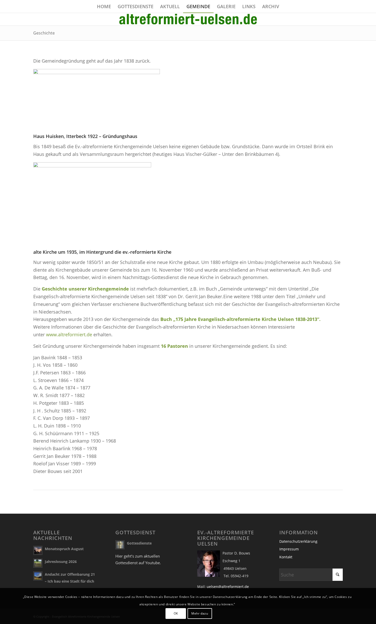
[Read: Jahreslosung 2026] (37, 563)
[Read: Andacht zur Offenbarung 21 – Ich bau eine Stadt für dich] (37, 576)
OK (176, 613)
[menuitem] (104, 6)
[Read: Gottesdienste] (120, 544)
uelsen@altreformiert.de (228, 586)
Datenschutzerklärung (298, 541)
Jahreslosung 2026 (61, 561)
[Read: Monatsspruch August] (37, 550)
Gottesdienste (139, 543)
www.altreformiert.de (69, 334)
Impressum (289, 549)
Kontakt (285, 556)
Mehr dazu (199, 613)
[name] (188, 19)
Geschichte (44, 33)
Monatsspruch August (64, 548)
